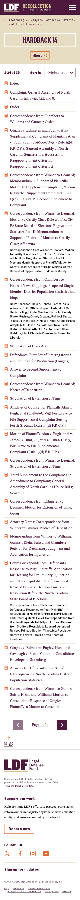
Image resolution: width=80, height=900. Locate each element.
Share (37, 55)
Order (14, 106)
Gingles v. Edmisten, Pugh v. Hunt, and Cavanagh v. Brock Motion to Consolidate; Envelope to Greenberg (42, 653)
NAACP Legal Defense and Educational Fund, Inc (37, 881)
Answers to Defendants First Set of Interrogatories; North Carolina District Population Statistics (41, 674)
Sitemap (66, 891)
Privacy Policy (52, 891)
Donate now (19, 828)
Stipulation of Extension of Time (35, 398)
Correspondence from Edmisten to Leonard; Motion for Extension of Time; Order (41, 507)
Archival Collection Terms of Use (24, 891)
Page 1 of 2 (41, 724)
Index (14, 83)
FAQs (6, 888)
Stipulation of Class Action (30, 346)
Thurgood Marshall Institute (18, 785)
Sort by (35, 72)
